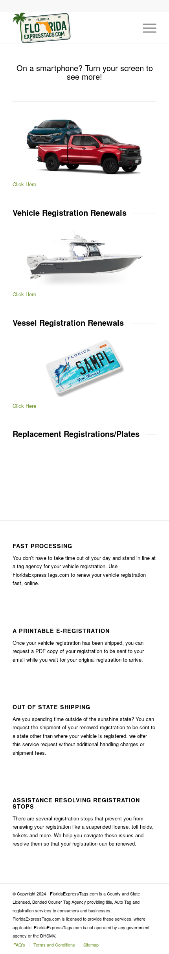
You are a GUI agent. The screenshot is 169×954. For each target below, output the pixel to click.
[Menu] (145, 28)
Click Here (24, 184)
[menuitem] (19, 945)
